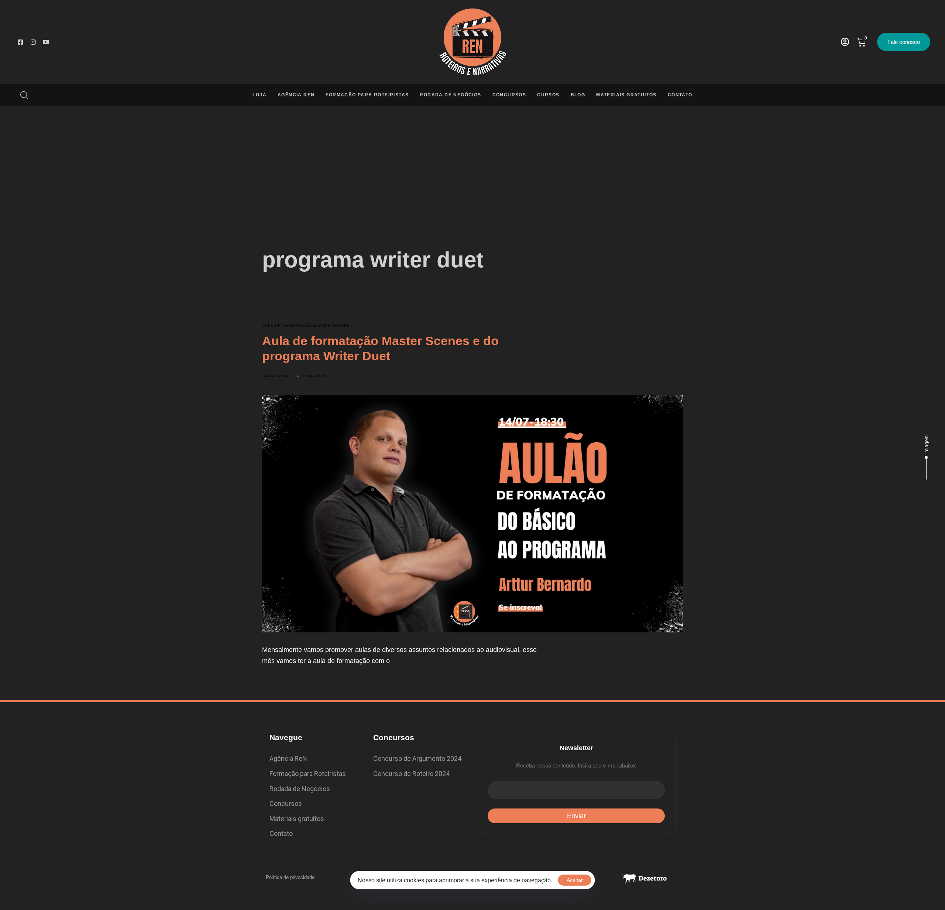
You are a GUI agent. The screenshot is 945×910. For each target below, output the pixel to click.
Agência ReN (296, 94)
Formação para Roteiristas (367, 94)
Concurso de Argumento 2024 (417, 758)
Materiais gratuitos (296, 819)
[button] (21, 95)
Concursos (509, 94)
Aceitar (575, 880)
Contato (680, 94)
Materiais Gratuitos (626, 94)
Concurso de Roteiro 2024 (411, 773)
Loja (259, 94)
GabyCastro (277, 376)
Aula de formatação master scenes (306, 326)
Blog (578, 94)
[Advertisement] (472, 161)
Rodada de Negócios (450, 94)
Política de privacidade (290, 877)
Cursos (548, 94)
